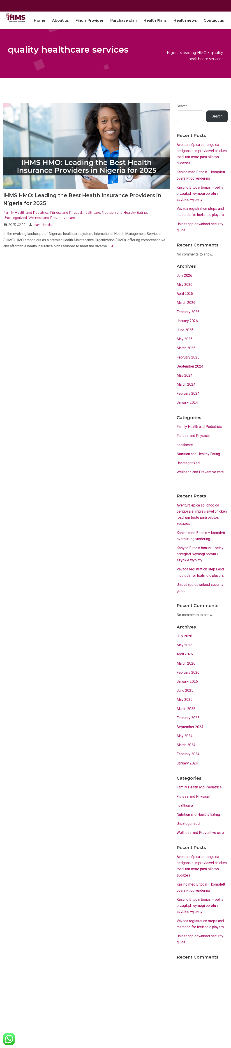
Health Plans (155, 20)
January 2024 (187, 402)
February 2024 (188, 393)
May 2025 (184, 339)
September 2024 (190, 366)
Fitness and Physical (66, 213)
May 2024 (184, 375)
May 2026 (184, 284)
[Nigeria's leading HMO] (14, 17)
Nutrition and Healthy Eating (124, 213)
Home (39, 20)
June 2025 (185, 330)
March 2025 (186, 348)
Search (182, 106)
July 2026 (184, 275)
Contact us (214, 20)
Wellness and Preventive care (51, 218)
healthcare (91, 213)
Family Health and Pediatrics (26, 213)
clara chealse (43, 225)
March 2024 (186, 384)
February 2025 (188, 357)
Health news (185, 20)
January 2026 (187, 321)
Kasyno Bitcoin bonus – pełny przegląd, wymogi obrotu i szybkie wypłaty (200, 193)
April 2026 (185, 293)
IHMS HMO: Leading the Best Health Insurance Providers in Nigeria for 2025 (82, 199)
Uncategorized (15, 218)
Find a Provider (90, 20)
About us (60, 20)
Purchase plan (123, 20)
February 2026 (188, 312)
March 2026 (186, 302)
